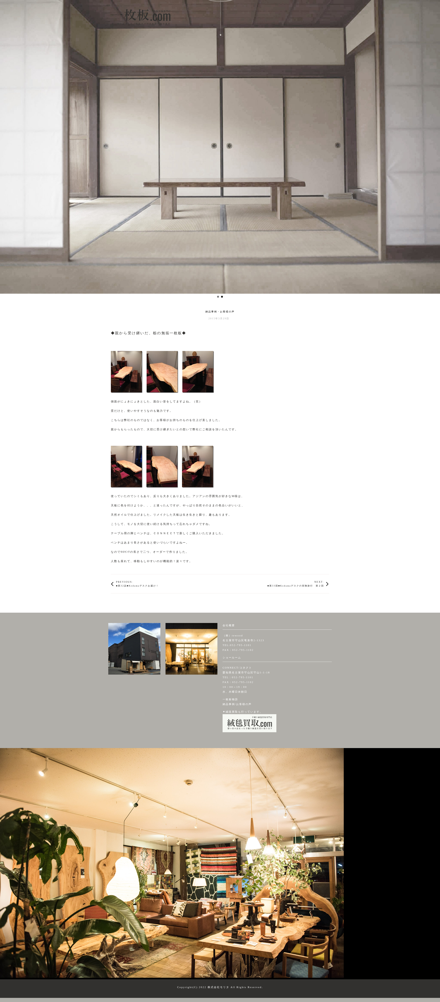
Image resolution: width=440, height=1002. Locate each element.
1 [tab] (218, 297)
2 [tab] (222, 297)
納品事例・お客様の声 (220, 312)
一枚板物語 (230, 699)
